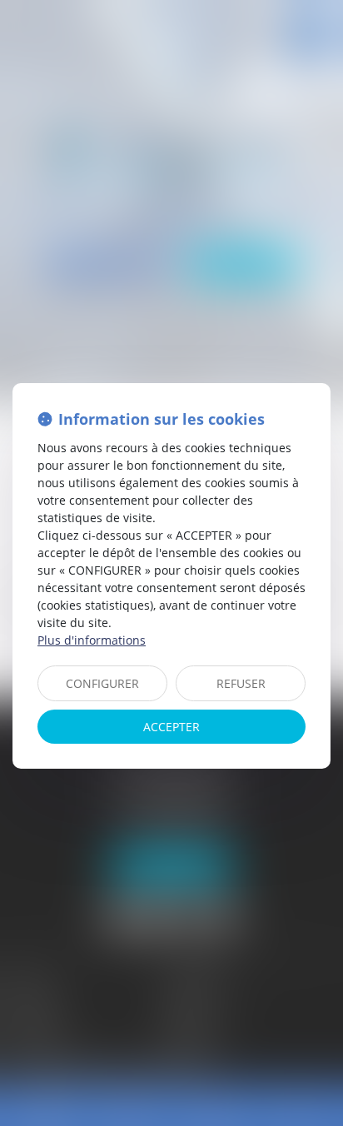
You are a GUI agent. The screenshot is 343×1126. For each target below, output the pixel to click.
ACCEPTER (171, 727)
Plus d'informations (91, 640)
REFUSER (241, 683)
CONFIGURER (102, 683)
